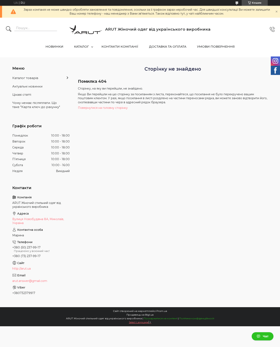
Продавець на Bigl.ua (140, 314)
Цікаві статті (21, 95)
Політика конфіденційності (196, 318)
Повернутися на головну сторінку (103, 108)
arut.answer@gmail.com (29, 281)
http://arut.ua (21, 268)
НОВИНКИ (54, 46)
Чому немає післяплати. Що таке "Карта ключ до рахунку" (36, 105)
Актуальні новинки (27, 86)
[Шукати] (8, 29)
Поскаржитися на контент (160, 318)
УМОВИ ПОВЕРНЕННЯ (216, 46)
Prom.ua (161, 311)
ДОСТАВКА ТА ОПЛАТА (167, 46)
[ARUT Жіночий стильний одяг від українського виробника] (85, 29)
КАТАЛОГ (81, 46)
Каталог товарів (25, 78)
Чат (266, 336)
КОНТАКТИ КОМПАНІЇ (119, 46)
